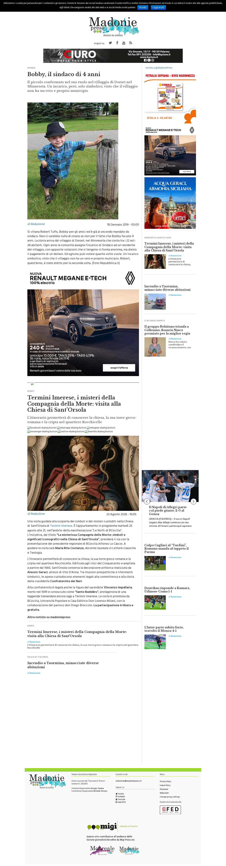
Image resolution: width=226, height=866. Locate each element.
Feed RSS (121, 802)
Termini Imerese (61, 526)
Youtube (121, 800)
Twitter (120, 794)
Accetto (142, 7)
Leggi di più (158, 7)
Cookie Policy (165, 786)
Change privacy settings (170, 797)
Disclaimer (164, 789)
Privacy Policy (165, 782)
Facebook (121, 797)
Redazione (164, 793)
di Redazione (35, 225)
